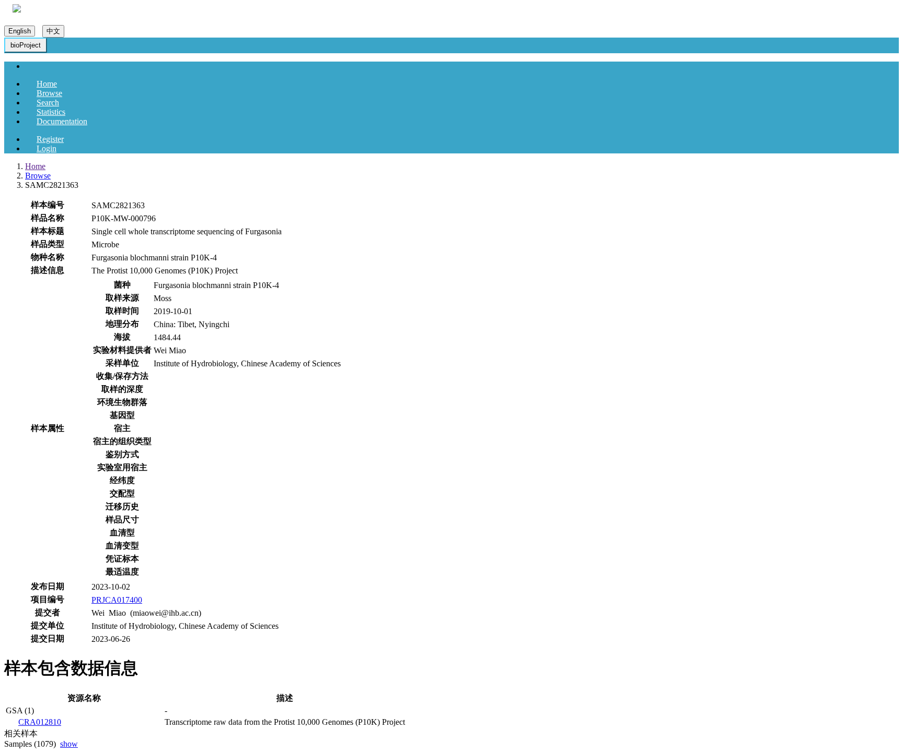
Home (47, 83)
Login (46, 148)
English (19, 31)
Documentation (62, 121)
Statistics (51, 111)
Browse (49, 93)
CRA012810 (39, 722)
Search (48, 102)
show (69, 743)
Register (50, 139)
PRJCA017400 (116, 599)
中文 (53, 31)
